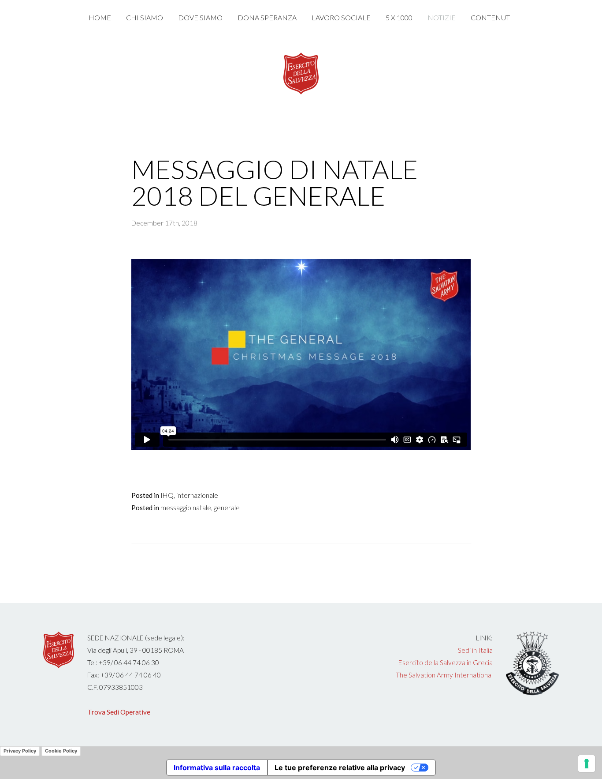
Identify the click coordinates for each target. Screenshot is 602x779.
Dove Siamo (200, 17)
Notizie (441, 17)
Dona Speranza (267, 17)
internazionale (197, 495)
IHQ (167, 495)
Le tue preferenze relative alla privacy (340, 767)
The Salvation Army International (444, 675)
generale (227, 508)
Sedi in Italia (475, 650)
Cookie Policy (61, 751)
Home (100, 17)
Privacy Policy (20, 751)
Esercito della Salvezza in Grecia (445, 662)
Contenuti (492, 17)
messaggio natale (185, 508)
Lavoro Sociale (341, 17)
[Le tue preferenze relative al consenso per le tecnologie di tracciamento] (586, 763)
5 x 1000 (399, 17)
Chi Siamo (144, 17)
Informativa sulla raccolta (217, 767)
